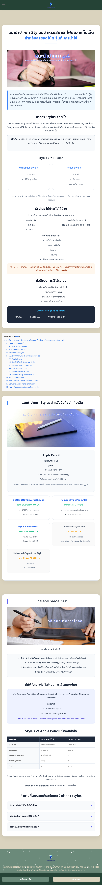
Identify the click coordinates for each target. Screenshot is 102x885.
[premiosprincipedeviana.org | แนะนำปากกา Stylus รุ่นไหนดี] (51, 5)
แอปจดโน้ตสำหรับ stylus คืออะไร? (51, 827)
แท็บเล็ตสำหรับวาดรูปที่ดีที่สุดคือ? (51, 816)
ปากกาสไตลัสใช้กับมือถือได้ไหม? (51, 805)
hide (17, 336)
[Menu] (3, 5)
